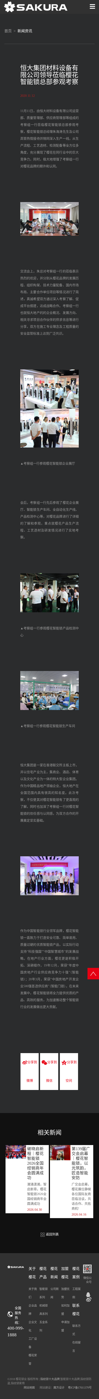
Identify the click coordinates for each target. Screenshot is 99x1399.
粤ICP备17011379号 (80, 1387)
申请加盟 (65, 1326)
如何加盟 (65, 1310)
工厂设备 (33, 1343)
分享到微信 (51, 1071)
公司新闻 (54, 1293)
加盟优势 (65, 1293)
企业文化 (33, 1326)
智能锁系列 (43, 1293)
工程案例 (76, 1293)
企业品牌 (33, 1310)
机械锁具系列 (43, 1310)
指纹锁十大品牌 (50, 1379)
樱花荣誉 (33, 1359)
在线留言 (76, 1346)
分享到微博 (31, 1071)
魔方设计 (58, 1387)
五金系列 (43, 1326)
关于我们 (33, 1293)
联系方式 (76, 1330)
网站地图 (29, 1387)
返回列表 (52, 1234)
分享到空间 (71, 1071)
